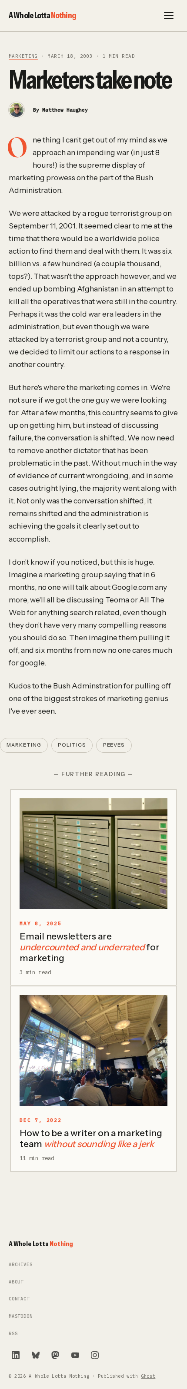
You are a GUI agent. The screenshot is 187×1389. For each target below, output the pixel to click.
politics (72, 745)
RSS (13, 1333)
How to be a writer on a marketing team (91, 1138)
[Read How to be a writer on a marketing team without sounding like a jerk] (93, 1050)
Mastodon (21, 1316)
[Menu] (168, 15)
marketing (23, 56)
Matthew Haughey (65, 109)
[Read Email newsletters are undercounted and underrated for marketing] (93, 853)
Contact (19, 1299)
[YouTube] (75, 1355)
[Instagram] (95, 1355)
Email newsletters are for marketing (89, 947)
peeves (114, 745)
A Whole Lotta (42, 15)
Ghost (148, 1376)
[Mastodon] (55, 1355)
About (16, 1282)
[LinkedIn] (16, 1355)
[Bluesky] (36, 1355)
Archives (21, 1264)
